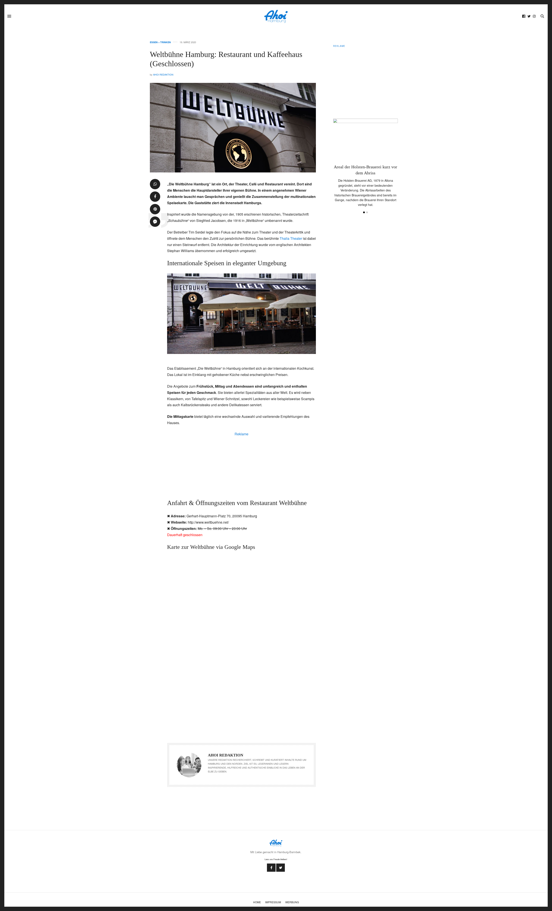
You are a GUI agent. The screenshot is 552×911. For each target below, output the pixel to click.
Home (257, 902)
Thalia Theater (291, 238)
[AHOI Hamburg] (276, 16)
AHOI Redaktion (163, 74)
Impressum (273, 902)
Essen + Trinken (160, 42)
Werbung (292, 902)
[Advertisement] (241, 467)
